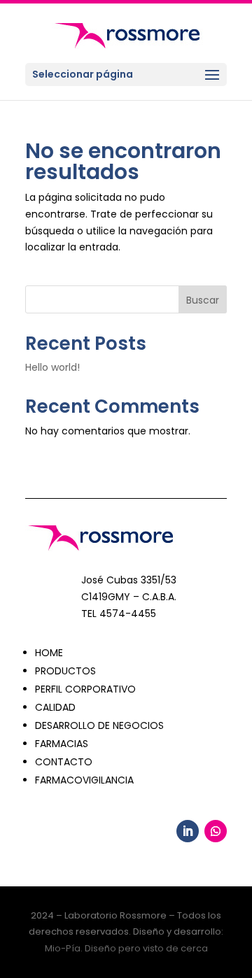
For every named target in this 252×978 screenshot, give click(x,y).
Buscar (202, 300)
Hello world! (52, 367)
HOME (49, 653)
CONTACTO (63, 762)
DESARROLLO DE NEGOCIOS (99, 725)
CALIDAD (55, 707)
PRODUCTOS (65, 671)
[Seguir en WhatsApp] (215, 831)
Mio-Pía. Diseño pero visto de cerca (126, 948)
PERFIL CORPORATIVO (85, 689)
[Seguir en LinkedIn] (187, 831)
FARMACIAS (61, 744)
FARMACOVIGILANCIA (84, 780)
